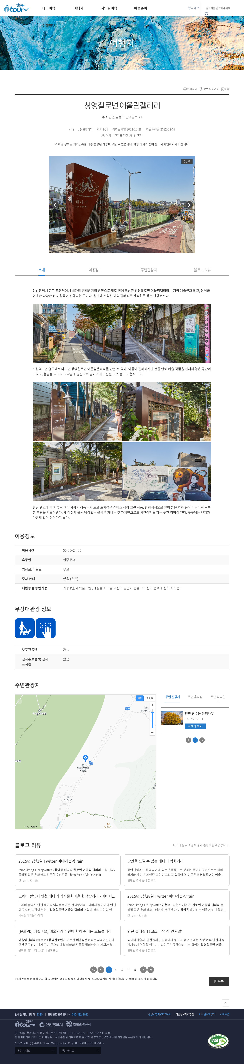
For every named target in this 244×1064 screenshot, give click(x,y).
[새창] (218, 1042)
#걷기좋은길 (121, 135)
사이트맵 (224, 1014)
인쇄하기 (192, 89)
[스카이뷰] (149, 698)
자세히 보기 (195, 726)
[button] (55, 204)
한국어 (192, 8)
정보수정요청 (211, 89)
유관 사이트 (24, 1051)
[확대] (152, 705)
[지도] (140, 698)
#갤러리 (106, 135)
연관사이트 (67, 1051)
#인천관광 (136, 135)
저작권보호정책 (207, 1014)
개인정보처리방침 (184, 1014)
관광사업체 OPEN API (159, 1014)
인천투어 (16, 8)
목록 (226, 89)
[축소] (152, 732)
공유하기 (88, 129)
